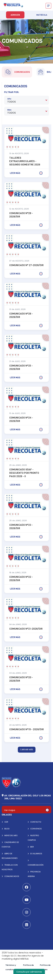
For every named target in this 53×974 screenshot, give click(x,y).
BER (32, 846)
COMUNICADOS (11, 876)
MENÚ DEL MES (11, 835)
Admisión (15, 15)
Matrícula (41, 15)
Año (9, 98)
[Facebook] (27, 887)
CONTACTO (35, 822)
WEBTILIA (24, 958)
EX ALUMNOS (36, 853)
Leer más (15, 173)
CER (6, 822)
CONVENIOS (36, 828)
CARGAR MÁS (26, 749)
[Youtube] (27, 900)
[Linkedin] (27, 925)
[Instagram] (27, 912)
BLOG (6, 828)
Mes (9, 109)
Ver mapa (9, 810)
